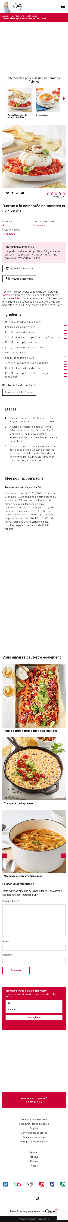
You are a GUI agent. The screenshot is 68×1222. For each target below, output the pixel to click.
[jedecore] (52, 1184)
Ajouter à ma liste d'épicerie (19, 392)
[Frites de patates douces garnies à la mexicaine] (34, 696)
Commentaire (10, 901)
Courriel (7, 955)
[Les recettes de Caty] (7, 6)
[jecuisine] (41, 1184)
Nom (5, 941)
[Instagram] (37, 1198)
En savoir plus (34, 1100)
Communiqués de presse (34, 1132)
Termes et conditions (34, 1137)
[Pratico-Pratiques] (5, 1184)
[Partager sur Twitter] (7, 193)
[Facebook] (30, 1198)
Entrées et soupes (29, 16)
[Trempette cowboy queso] (34, 768)
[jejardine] (62, 1184)
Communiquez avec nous (34, 1119)
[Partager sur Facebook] (3, 193)
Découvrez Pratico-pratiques (34, 1123)
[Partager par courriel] (22, 193)
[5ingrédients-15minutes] (17, 1184)
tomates (7, 295)
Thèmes (34, 1161)
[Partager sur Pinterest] (12, 193)
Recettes (15, 16)
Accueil (5, 16)
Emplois (34, 1128)
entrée (15, 298)
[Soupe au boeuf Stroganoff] (34, 841)
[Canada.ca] (52, 1211)
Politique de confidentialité (34, 1141)
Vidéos (34, 1165)
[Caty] (30, 1184)
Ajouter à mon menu (22, 278)
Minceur (34, 1156)
